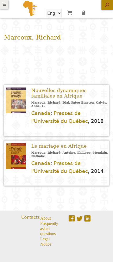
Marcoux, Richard (45, 102)
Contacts (30, 217)
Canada (40, 113)
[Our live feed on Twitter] (79, 218)
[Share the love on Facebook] (72, 218)
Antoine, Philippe (77, 152)
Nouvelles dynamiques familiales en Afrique (58, 93)
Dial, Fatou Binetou (78, 102)
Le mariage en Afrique (59, 146)
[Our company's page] (87, 218)
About (45, 218)
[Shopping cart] (69, 12)
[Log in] (84, 12)
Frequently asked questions (49, 228)
